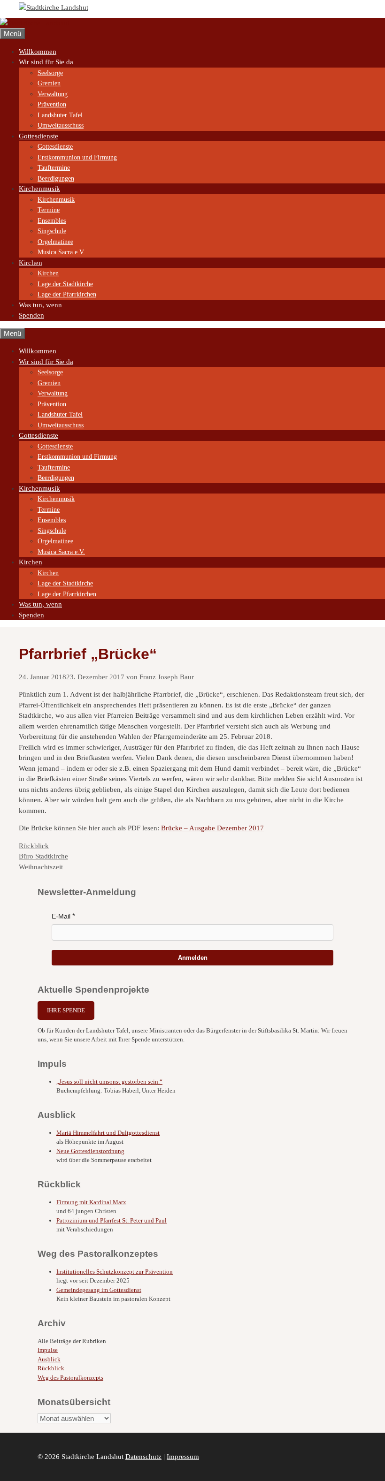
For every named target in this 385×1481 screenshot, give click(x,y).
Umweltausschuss (61, 125)
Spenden (31, 315)
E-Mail (61, 916)
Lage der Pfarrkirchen (67, 294)
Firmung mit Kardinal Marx (91, 1202)
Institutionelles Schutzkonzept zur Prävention (114, 1271)
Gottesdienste (38, 136)
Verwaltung (53, 94)
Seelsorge (50, 72)
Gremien (49, 83)
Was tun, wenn (40, 305)
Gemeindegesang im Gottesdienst (98, 1289)
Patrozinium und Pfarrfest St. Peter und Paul (111, 1220)
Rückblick (34, 846)
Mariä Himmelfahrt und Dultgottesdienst (108, 1132)
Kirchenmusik (39, 188)
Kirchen (30, 262)
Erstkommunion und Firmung (77, 157)
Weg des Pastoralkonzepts (70, 1377)
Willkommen (37, 51)
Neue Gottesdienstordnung (90, 1150)
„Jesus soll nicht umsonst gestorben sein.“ (109, 1081)
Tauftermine (54, 167)
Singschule (52, 231)
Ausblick (49, 1359)
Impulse (48, 1349)
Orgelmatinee (55, 241)
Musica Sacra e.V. (61, 252)
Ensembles (52, 220)
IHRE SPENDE (66, 1010)
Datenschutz (143, 1456)
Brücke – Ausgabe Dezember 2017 (212, 828)
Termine (49, 209)
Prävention (52, 104)
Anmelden (193, 957)
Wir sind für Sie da (46, 62)
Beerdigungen (56, 178)
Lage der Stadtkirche (65, 284)
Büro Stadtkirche (43, 856)
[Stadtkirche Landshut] (34, 23)
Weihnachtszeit (41, 867)
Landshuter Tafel (60, 115)
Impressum (183, 1456)
